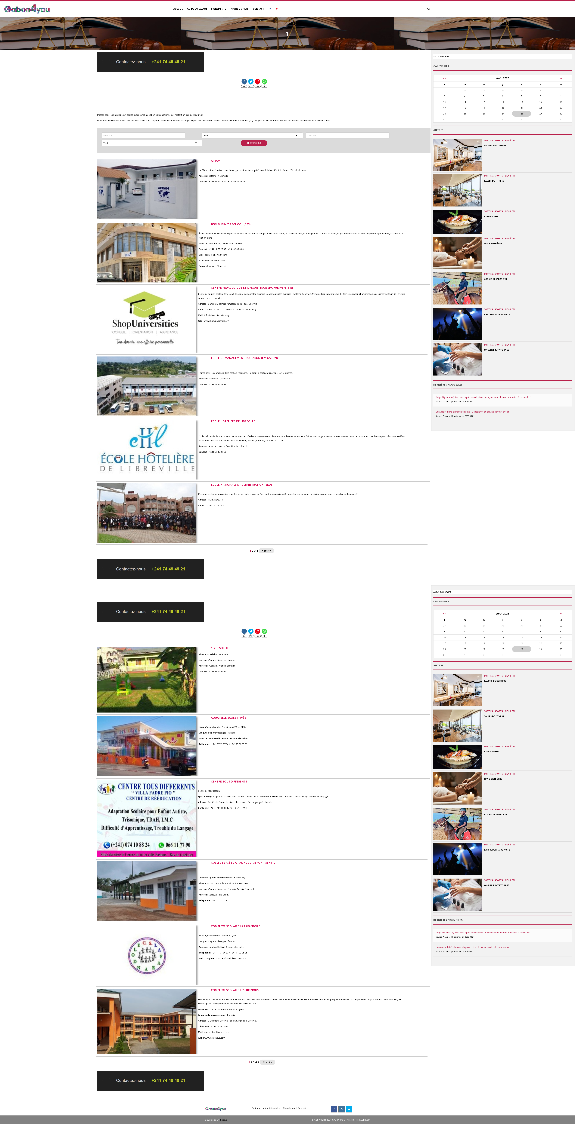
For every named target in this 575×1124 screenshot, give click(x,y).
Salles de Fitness (494, 180)
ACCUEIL (178, 8)
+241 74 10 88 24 (219, 807)
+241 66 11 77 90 (238, 807)
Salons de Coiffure (495, 145)
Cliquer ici (221, 266)
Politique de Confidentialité (266, 1108)
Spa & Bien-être (493, 243)
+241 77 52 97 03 (238, 744)
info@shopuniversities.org (216, 315)
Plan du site (289, 1108)
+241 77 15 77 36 (220, 744)
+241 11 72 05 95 (239, 952)
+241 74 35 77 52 (217, 384)
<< (444, 78)
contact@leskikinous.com (216, 1032)
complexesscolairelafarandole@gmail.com (225, 958)
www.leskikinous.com (214, 1037)
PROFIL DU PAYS (239, 8)
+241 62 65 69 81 (236, 249)
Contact (302, 1108)
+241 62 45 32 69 (217, 451)
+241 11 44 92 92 (216, 309)
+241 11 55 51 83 (220, 900)
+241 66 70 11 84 (217, 181)
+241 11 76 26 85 (217, 249)
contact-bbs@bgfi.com (216, 254)
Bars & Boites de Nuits (497, 314)
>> (560, 78)
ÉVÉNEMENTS (218, 8)
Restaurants (492, 216)
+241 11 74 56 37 (216, 505)
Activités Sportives (495, 279)
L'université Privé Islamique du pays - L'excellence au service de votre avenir (472, 411)
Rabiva (223, 1119)
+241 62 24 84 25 (235, 309)
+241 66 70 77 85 (236, 181)
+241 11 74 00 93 (220, 952)
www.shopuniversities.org (216, 320)
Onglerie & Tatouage (496, 349)
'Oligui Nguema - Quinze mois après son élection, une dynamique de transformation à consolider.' (483, 397)
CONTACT (258, 8)
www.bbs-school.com (215, 260)
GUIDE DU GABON (197, 8)
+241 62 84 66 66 (217, 671)
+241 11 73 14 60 (219, 1026)
